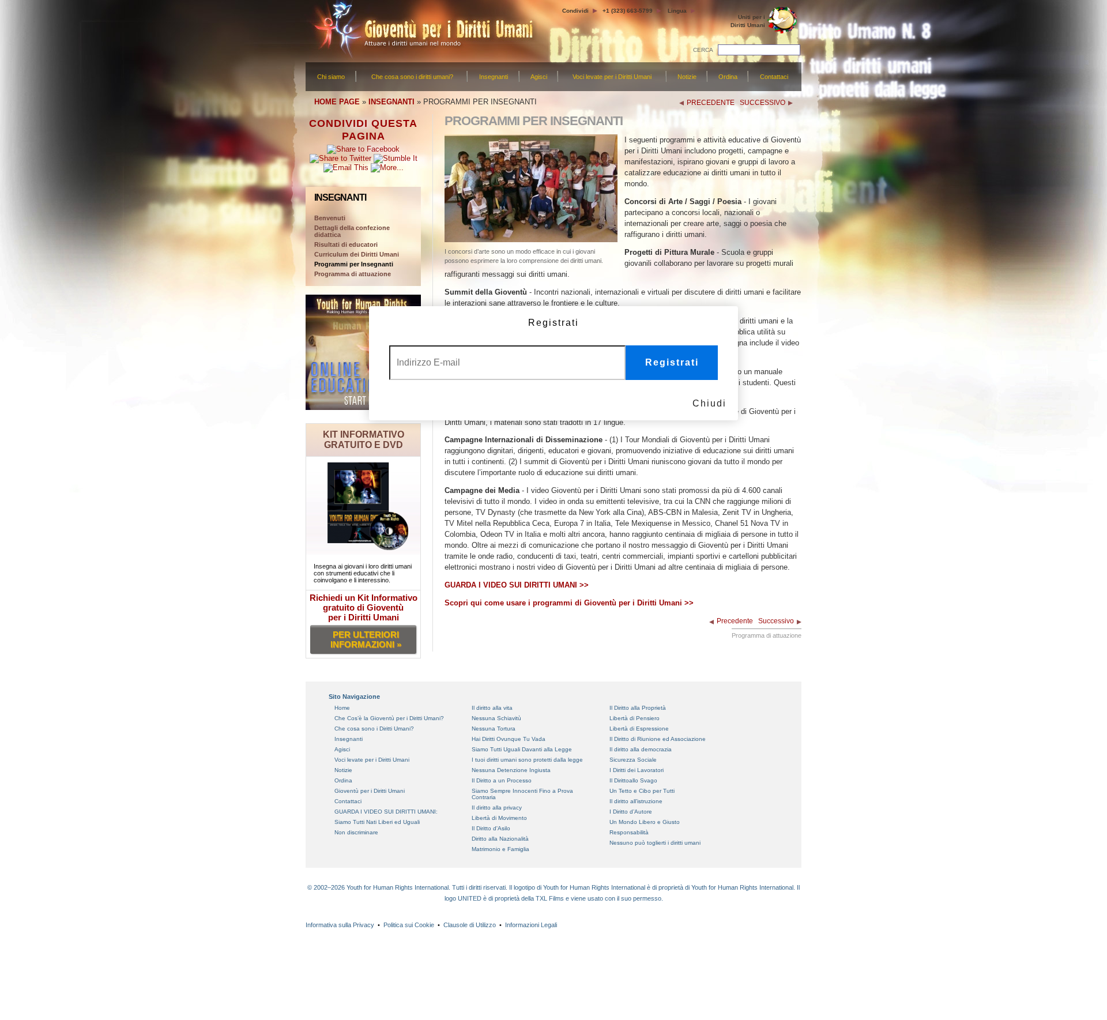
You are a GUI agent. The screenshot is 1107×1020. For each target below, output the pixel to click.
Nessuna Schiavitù (496, 718)
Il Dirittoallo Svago (633, 780)
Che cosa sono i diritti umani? (412, 76)
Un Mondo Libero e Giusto (644, 822)
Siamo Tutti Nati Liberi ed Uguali (377, 822)
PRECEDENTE (711, 103)
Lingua (677, 10)
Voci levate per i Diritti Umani (612, 76)
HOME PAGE (337, 101)
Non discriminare (356, 832)
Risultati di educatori (346, 244)
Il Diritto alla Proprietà (637, 708)
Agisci (538, 76)
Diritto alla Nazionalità (500, 838)
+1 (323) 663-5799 (628, 10)
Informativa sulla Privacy (340, 924)
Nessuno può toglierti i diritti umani (655, 843)
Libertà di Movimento (499, 818)
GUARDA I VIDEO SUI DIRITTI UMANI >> (517, 585)
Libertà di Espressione (639, 728)
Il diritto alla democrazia (640, 749)
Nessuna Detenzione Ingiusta (511, 770)
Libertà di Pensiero (634, 718)
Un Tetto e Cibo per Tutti (642, 791)
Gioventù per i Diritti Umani (369, 791)
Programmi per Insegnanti (353, 264)
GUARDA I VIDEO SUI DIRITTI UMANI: (386, 811)
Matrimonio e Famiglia (500, 849)
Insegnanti (493, 76)
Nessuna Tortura (493, 728)
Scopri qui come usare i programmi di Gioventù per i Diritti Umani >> (569, 603)
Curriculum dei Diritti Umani (356, 254)
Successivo (776, 621)
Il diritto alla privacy (497, 807)
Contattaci (774, 76)
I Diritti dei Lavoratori (636, 770)
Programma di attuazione (352, 273)
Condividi (575, 10)
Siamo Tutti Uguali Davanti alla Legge (522, 749)
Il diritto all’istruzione (635, 801)
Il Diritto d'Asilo (491, 828)
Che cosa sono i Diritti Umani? (374, 728)
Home (342, 708)
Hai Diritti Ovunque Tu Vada (508, 739)
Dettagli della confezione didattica (352, 231)
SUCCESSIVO (762, 103)
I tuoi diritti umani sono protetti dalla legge (527, 759)
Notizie (686, 76)
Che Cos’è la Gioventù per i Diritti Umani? (389, 718)
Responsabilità (629, 832)
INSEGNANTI (391, 101)
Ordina (727, 76)
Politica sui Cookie (408, 924)
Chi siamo (331, 76)
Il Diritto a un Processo (502, 780)
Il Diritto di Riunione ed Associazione (657, 739)
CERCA (703, 50)
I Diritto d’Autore (630, 811)
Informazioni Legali (531, 924)
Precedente (735, 621)
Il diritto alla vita (492, 708)
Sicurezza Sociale (633, 759)
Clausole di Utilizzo (469, 924)
